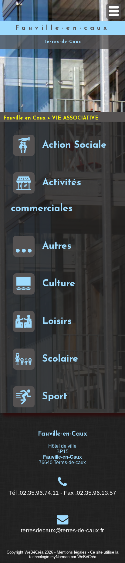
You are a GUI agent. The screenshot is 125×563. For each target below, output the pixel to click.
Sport (54, 397)
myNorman (59, 557)
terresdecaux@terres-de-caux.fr (62, 530)
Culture (58, 284)
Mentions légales (71, 552)
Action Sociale (74, 145)
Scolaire (60, 359)
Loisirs (57, 321)
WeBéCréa (34, 552)
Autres (56, 246)
